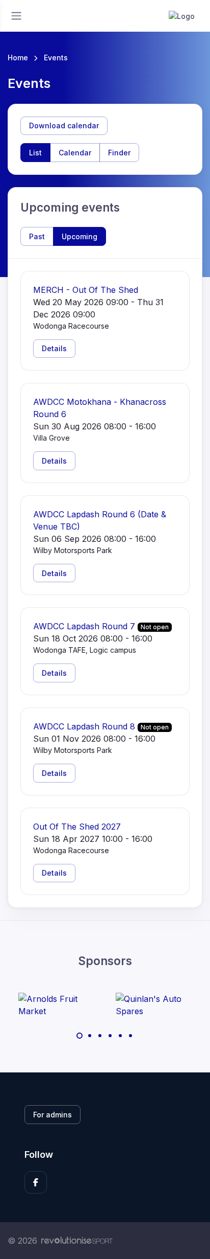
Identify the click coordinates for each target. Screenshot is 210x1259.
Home (18, 57)
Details (54, 348)
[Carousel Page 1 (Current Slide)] (79, 1036)
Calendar (75, 152)
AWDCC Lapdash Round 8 (84, 726)
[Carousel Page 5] (120, 1036)
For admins (52, 1114)
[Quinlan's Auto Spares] (154, 1005)
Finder (119, 152)
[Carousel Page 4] (110, 1036)
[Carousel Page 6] (130, 1036)
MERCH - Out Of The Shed (85, 290)
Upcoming (79, 236)
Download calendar (64, 125)
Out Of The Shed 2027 (77, 826)
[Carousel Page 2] (90, 1036)
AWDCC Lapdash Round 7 (84, 626)
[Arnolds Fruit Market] (56, 1005)
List (35, 152)
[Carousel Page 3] (100, 1036)
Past (37, 236)
